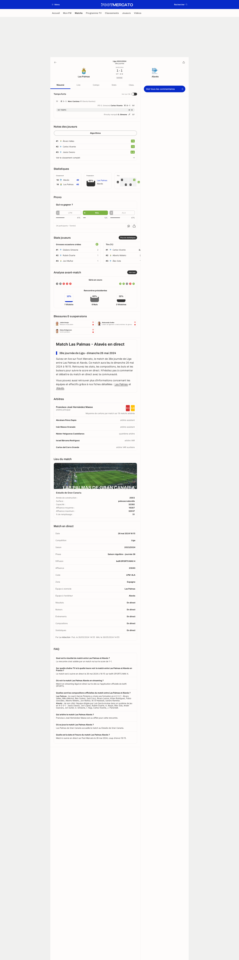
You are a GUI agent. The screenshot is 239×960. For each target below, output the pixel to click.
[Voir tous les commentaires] (128, 226)
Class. (131, 85)
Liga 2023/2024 (119, 61)
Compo (96, 85)
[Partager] (183, 62)
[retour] (55, 62)
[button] (55, 4)
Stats (114, 85)
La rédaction (64, 637)
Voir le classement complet (68, 157)
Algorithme (95, 133)
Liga (133, 540)
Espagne (131, 582)
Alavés (60, 388)
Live (78, 85)
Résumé (60, 85)
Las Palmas (121, 384)
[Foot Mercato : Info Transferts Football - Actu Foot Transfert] (117, 4)
